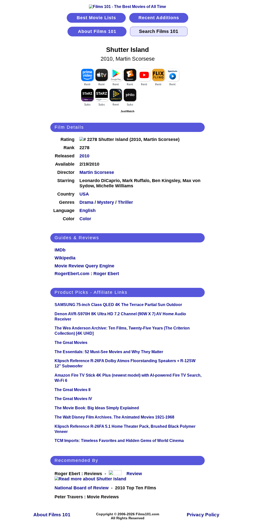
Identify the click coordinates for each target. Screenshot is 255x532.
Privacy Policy (203, 514)
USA (84, 194)
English (87, 210)
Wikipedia (65, 257)
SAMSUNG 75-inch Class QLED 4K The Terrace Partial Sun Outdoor (118, 305)
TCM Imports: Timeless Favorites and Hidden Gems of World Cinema (119, 440)
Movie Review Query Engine (84, 265)
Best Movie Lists (96, 17)
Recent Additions (158, 17)
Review (135, 473)
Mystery (105, 202)
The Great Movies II (72, 390)
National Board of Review (82, 487)
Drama (86, 202)
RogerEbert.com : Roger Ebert (87, 273)
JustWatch (127, 111)
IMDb (60, 249)
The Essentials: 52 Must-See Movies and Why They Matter (109, 352)
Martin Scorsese (96, 172)
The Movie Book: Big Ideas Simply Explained (97, 408)
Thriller (125, 202)
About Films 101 (97, 31)
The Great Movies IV (73, 399)
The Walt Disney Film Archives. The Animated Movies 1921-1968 (114, 417)
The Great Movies (71, 342)
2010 (84, 155)
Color (85, 218)
